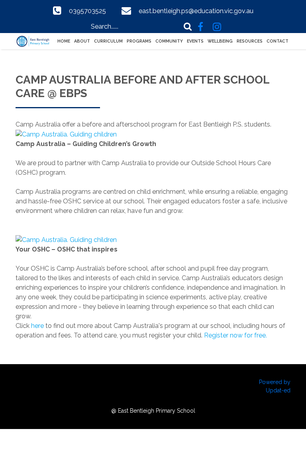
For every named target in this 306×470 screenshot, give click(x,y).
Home (63, 41)
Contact (277, 41)
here (37, 326)
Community (169, 41)
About (82, 41)
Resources (250, 41)
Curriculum (108, 41)
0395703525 (87, 11)
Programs (139, 41)
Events (195, 41)
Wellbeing (220, 41)
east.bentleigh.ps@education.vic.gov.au (196, 11)
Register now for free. (235, 335)
